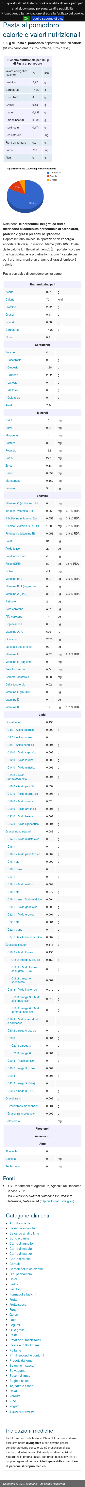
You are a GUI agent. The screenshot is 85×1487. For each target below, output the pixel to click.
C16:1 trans (15, 869)
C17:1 (11, 877)
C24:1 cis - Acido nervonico (25, 937)
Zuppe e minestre (21, 1411)
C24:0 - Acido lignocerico (23, 824)
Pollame (15, 1350)
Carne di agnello (21, 1243)
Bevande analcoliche (24, 1233)
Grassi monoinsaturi (18, 831)
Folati (9, 541)
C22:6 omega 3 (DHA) (21, 1091)
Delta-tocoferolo (16, 684)
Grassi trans (13, 1098)
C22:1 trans (15, 929)
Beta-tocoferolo (15, 669)
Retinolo (11, 601)
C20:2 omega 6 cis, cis (22, 1030)
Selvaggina (17, 1370)
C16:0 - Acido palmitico (22, 786)
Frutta (13, 1299)
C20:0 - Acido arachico (22, 809)
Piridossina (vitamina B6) (21, 533)
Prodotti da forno (21, 1360)
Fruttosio (13, 375)
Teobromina (13, 1166)
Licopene (11, 639)
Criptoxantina (14, 624)
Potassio (11, 450)
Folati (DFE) (13, 564)
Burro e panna (19, 1238)
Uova (13, 1390)
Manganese (13, 480)
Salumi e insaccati (22, 1365)
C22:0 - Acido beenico (21, 816)
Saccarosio (14, 360)
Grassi (10, 314)
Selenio (10, 488)
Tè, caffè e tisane (21, 1386)
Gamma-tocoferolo (17, 677)
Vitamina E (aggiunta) (19, 662)
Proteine (11, 307)
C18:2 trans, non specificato (21, 980)
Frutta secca (17, 1304)
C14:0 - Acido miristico (22, 767)
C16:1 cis (13, 861)
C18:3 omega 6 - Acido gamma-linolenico (25, 1010)
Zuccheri (11, 352)
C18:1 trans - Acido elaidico (25, 899)
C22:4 (11, 1076)
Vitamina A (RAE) (16, 594)
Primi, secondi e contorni (26, 1355)
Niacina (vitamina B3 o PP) (22, 526)
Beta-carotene (14, 609)
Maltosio (13, 390)
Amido (9, 405)
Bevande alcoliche (22, 1228)
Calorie (10, 299)
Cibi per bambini (21, 1274)
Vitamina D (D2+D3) (18, 692)
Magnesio (12, 435)
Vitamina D (12, 699)
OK (26, 18)
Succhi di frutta (19, 1375)
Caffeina (11, 1159)
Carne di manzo (20, 1253)
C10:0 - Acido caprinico (22, 752)
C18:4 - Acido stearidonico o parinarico (24, 1021)
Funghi (14, 1309)
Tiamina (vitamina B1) (19, 511)
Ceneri (10, 322)
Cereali (14, 1263)
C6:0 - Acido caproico (21, 737)
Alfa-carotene (14, 616)
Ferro (9, 428)
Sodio (9, 458)
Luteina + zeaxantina (19, 647)
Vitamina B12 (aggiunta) (21, 586)
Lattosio (12, 382)
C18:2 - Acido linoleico (21, 952)
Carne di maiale (20, 1248)
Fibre (9, 337)
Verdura (15, 1396)
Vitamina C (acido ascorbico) (24, 503)
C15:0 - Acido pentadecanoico (17, 776)
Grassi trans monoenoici (23, 1106)
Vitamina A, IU (14, 631)
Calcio (9, 420)
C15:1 (11, 846)
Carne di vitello (20, 1258)
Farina (13, 1284)
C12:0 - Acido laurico (21, 760)
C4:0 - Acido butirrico (21, 730)
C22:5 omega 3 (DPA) (21, 1083)
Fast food (15, 1289)
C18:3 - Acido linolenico (22, 989)
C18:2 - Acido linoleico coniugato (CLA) (25, 969)
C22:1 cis (13, 922)
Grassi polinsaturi (16, 945)
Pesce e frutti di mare (24, 1345)
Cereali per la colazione (26, 1269)
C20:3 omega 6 (21, 1053)
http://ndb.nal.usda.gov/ (57, 1201)
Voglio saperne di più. (47, 18)
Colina (9, 571)
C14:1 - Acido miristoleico (23, 839)
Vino (12, 1401)
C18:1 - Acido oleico (20, 884)
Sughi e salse (19, 1380)
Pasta (13, 1335)
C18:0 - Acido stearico (21, 801)
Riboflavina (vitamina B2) (21, 518)
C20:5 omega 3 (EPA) (21, 1068)
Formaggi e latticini (22, 1294)
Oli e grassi (17, 1329)
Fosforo (10, 443)
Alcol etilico (12, 1151)
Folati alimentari (16, 556)
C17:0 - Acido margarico (23, 794)
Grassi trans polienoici (21, 1113)
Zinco (9, 465)
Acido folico (13, 548)
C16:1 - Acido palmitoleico (24, 854)
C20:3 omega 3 (21, 1045)
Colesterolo (13, 1121)
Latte (12, 1319)
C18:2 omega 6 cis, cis (25, 960)
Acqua (9, 292)
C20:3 (11, 1038)
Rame (9, 473)
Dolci (13, 1279)
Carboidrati (12, 330)
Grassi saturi (13, 722)
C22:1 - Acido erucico (21, 914)
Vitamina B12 (14, 579)
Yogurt (14, 1406)
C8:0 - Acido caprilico (21, 745)
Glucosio (13, 367)
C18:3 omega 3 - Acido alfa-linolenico (25, 999)
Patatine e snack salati (25, 1340)
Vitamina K (12, 707)
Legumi (14, 1325)
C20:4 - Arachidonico (21, 1061)
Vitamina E (12, 654)
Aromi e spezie (19, 1223)
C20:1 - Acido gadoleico (22, 907)
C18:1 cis (13, 892)
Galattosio (14, 397)
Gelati (13, 1314)
